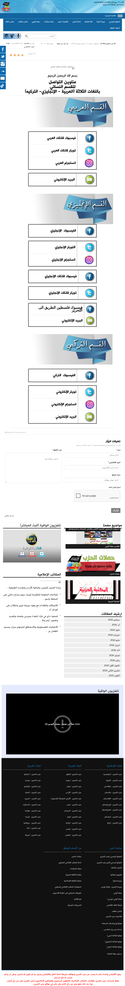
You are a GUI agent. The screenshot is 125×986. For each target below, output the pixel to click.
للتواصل (26, 43)
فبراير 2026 (114, 655)
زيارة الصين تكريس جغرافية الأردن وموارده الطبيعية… (33, 587)
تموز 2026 (115, 630)
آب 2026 (116, 625)
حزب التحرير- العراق (73, 774)
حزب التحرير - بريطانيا (32, 823)
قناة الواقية (89, 22)
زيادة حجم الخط (42, 43)
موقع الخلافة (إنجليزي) (113, 942)
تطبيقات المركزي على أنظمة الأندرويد (67, 893)
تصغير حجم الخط (44, 43)
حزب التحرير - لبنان (74, 786)
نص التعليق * (57, 450)
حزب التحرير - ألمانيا (33, 792)
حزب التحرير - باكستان (113, 792)
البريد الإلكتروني (29, 47)
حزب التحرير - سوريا (73, 780)
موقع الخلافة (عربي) (114, 935)
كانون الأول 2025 (112, 665)
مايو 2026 (115, 640)
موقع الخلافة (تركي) (114, 947)
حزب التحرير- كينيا (74, 817)
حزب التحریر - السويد (33, 798)
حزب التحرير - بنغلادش (113, 786)
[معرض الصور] (6, 38)
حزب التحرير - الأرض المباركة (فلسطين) (66, 798)
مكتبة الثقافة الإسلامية (72, 881)
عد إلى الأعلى (9, 516)
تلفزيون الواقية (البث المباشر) (40, 525)
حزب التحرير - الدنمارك (32, 805)
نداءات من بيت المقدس (113, 929)
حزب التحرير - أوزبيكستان (112, 805)
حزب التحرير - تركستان (113, 817)
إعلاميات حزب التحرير (114, 916)
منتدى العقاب (23, 22)
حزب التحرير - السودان (72, 811)
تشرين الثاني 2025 (111, 670)
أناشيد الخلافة (116, 868)
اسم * (118, 450)
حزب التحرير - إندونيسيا (113, 774)
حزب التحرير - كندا (34, 828)
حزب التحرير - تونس (73, 829)
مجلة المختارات (75, 869)
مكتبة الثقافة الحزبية (73, 875)
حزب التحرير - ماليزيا (114, 780)
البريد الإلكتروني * (114, 462)
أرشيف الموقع (115, 28)
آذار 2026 (115, 650)
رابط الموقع (116, 475)
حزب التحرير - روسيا (33, 780)
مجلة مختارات (49, 22)
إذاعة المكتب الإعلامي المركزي (70, 862)
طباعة (8, 43)
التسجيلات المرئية (74, 905)
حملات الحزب (76, 856)
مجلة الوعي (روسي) (114, 899)
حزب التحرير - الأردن (73, 792)
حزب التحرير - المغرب (73, 835)
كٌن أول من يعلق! (62, 44)
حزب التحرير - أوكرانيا (32, 786)
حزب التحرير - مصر (74, 805)
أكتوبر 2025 (114, 675)
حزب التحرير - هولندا (33, 811)
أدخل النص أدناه (114, 487)
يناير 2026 (115, 660)
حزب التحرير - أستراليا (32, 774)
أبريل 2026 (114, 645)
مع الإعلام (77, 899)
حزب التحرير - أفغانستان (112, 798)
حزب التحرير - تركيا (114, 823)
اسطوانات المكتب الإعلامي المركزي (68, 887)
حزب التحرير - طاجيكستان (112, 810)
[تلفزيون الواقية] (12, 38)
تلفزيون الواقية (108, 691)
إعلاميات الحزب (63, 22)
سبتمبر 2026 (114, 620)
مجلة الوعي (36, 22)
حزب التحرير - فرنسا (33, 817)
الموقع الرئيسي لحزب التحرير (111, 856)
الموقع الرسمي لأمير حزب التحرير (109, 862)
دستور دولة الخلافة (114, 954)
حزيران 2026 (114, 635)
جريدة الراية (100, 22)
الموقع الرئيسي (114, 22)
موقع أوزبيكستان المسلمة (112, 923)
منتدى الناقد (9, 22)
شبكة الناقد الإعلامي (114, 905)
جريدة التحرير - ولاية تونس (111, 887)
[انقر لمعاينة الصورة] (62, 68)
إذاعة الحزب (76, 22)
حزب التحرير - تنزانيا (73, 823)
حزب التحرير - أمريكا (33, 835)
